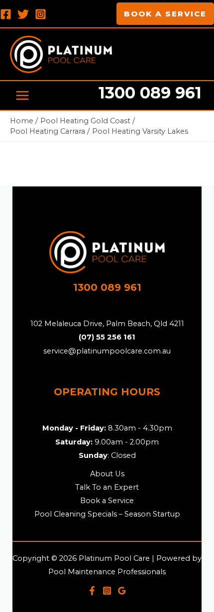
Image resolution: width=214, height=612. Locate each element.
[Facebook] (5, 14)
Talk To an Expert (107, 487)
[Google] (121, 590)
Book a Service (107, 500)
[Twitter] (23, 14)
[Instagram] (40, 14)
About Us (107, 473)
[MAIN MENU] (22, 95)
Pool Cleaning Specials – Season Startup (107, 514)
